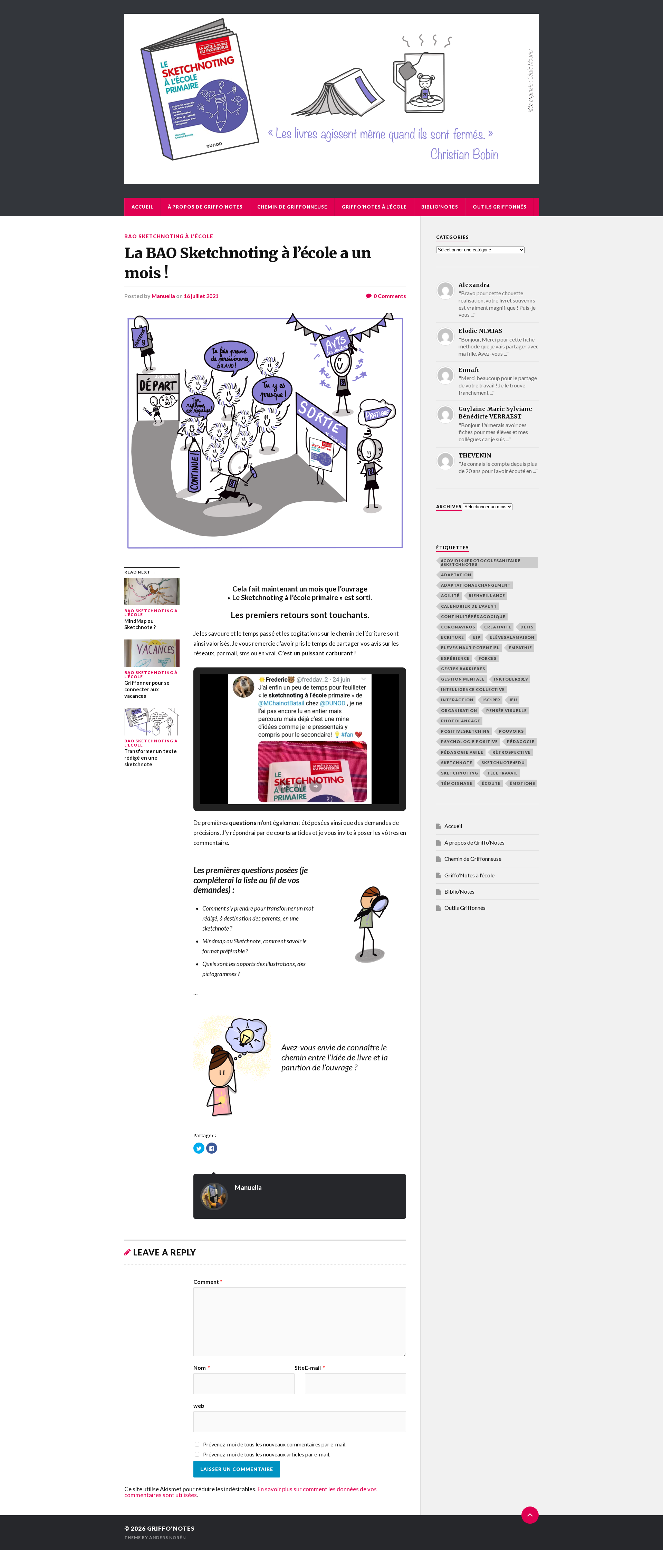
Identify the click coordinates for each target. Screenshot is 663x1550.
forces (488, 658)
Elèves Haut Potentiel (470, 647)
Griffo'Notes (171, 1528)
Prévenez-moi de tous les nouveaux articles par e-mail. (266, 1454)
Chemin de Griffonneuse (292, 207)
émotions (522, 783)
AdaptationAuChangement (476, 585)
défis (527, 627)
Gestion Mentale (463, 679)
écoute (491, 783)
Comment (207, 1281)
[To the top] (530, 1515)
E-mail (315, 1367)
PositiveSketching (465, 731)
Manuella (163, 295)
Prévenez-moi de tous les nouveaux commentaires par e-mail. (274, 1444)
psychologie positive (469, 741)
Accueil (142, 207)
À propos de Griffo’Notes (205, 207)
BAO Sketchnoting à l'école (168, 236)
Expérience (455, 658)
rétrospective (511, 752)
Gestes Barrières (463, 668)
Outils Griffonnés (500, 207)
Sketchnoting (459, 773)
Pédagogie (521, 741)
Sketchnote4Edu (503, 762)
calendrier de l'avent (469, 606)
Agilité (450, 595)
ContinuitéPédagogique (473, 616)
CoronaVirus (458, 627)
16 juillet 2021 (201, 295)
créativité (497, 627)
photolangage (460, 721)
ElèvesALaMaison (512, 637)
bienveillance (487, 595)
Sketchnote (456, 762)
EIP (477, 637)
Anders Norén (167, 1537)
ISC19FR (491, 699)
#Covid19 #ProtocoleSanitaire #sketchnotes (481, 562)
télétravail (502, 773)
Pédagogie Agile (462, 752)
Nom (201, 1367)
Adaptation (456, 574)
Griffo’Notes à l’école (374, 207)
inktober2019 (511, 679)
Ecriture (452, 637)
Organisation (459, 710)
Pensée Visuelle (506, 710)
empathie (520, 647)
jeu (513, 699)
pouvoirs (511, 731)
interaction (457, 699)
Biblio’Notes (439, 207)
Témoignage (457, 783)
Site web (249, 1386)
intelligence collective (473, 689)
